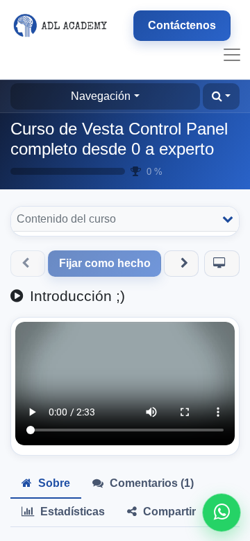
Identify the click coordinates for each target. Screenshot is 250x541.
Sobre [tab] (52, 483)
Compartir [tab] (168, 511)
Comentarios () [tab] (150, 483)
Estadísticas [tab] (71, 511)
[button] (221, 96)
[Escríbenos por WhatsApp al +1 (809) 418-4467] (221, 512)
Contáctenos (182, 25)
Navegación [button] (101, 96)
